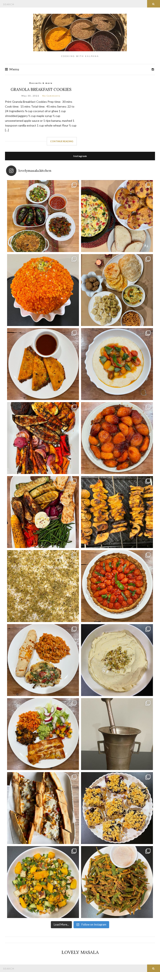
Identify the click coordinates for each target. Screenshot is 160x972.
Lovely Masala (80, 952)
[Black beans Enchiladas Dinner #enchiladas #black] (43, 734)
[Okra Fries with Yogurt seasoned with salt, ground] (117, 882)
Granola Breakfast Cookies (41, 89)
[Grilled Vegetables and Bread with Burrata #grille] (43, 512)
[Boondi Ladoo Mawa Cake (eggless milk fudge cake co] (43, 290)
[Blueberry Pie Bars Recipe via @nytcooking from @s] (117, 808)
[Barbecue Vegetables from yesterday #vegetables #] (43, 438)
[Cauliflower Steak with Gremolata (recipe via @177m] (43, 660)
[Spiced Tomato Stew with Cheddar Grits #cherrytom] (117, 364)
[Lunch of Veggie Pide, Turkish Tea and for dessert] (43, 808)
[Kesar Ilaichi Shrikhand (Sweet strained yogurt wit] (117, 660)
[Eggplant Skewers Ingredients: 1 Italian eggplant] (117, 512)
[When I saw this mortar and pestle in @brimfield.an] (117, 734)
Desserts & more (40, 83)
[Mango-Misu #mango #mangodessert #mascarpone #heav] (43, 586)
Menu (13, 69)
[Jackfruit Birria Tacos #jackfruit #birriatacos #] (43, 364)
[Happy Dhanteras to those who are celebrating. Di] (117, 290)
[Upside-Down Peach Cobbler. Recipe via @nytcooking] (117, 438)
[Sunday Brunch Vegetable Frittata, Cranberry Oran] (117, 216)
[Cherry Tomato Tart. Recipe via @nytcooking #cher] (117, 586)
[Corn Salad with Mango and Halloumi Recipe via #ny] (43, 882)
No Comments (51, 95)
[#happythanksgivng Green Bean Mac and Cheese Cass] (43, 216)
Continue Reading (61, 141)
